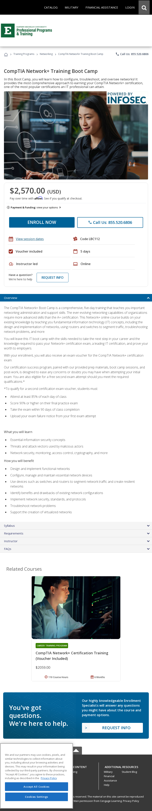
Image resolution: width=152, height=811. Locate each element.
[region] (36, 776)
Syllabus (9, 526)
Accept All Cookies (36, 786)
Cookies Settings (36, 797)
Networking (46, 54)
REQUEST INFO (53, 277)
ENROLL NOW (42, 222)
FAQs (7, 549)
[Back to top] (76, 766)
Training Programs (23, 54)
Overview (10, 298)
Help (106, 785)
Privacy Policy (131, 801)
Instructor (11, 541)
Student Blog (129, 772)
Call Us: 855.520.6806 (131, 54)
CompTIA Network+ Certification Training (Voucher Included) (72, 656)
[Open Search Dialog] (144, 7)
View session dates (30, 239)
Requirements (13, 533)
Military (108, 772)
